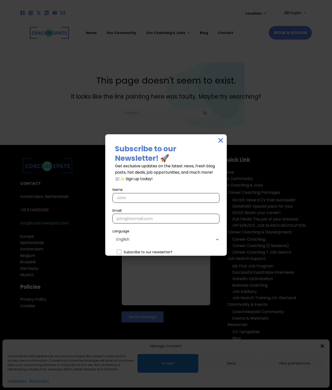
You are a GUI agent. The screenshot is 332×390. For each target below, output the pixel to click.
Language (121, 231)
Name (118, 189)
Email (117, 210)
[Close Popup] (221, 140)
